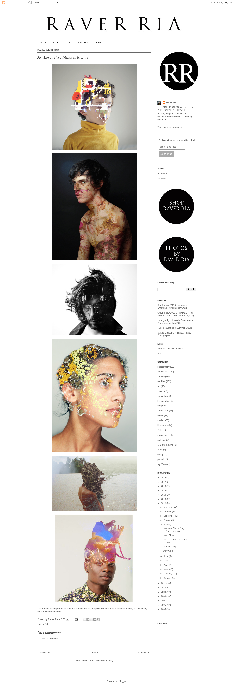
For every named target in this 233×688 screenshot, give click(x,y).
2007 (163, 600)
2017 (163, 482)
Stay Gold (168, 551)
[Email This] (85, 619)
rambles (161, 381)
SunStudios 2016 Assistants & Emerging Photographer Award (172, 306)
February (168, 573)
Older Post (143, 652)
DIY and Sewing (165, 444)
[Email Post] (76, 619)
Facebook (162, 173)
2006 (163, 605)
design (160, 454)
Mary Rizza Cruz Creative (170, 348)
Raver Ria (171, 102)
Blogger (122, 681)
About (55, 42)
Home (43, 42)
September (169, 516)
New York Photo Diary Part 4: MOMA (174, 529)
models (161, 420)
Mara (159, 353)
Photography (84, 42)
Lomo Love (162, 410)
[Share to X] (91, 619)
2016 (163, 486)
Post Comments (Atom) (101, 660)
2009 (163, 592)
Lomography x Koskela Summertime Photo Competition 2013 (175, 321)
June (166, 556)
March (167, 569)
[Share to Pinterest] (98, 619)
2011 (163, 583)
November (169, 507)
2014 (163, 495)
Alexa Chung (169, 546)
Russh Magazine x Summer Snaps (174, 328)
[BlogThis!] (88, 619)
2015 (163, 490)
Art (46, 624)
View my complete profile (169, 127)
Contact (67, 42)
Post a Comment (50, 638)
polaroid (161, 459)
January (168, 578)
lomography (163, 401)
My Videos (162, 464)
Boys (160, 449)
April (166, 565)
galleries (161, 440)
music (160, 415)
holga (160, 405)
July (166, 524)
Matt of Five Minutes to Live (118, 608)
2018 (163, 477)
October (168, 511)
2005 (163, 609)
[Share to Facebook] (94, 619)
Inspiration (162, 396)
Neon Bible (168, 535)
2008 (163, 596)
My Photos (162, 371)
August (167, 520)
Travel (99, 42)
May (166, 560)
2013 (163, 499)
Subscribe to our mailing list (177, 140)
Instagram (162, 178)
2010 (163, 587)
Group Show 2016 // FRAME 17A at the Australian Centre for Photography (175, 314)
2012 (163, 503)
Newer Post (45, 652)
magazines (162, 435)
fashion (161, 376)
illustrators (162, 425)
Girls (159, 430)
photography (163, 367)
